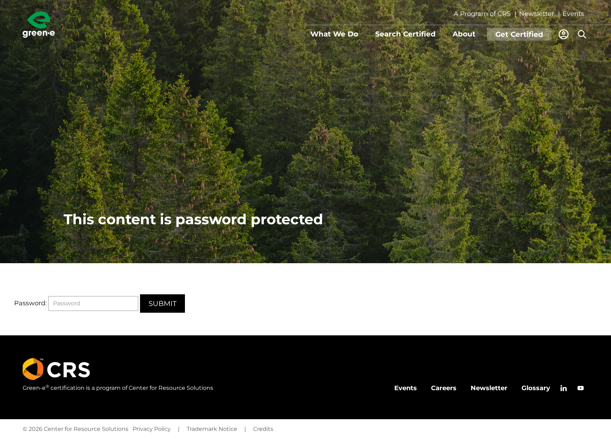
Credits (263, 429)
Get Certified (519, 34)
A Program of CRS (482, 14)
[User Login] (563, 34)
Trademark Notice (212, 429)
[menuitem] (334, 34)
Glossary (536, 388)
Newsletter (536, 14)
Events (573, 14)
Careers (443, 388)
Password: (30, 303)
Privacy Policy (152, 429)
